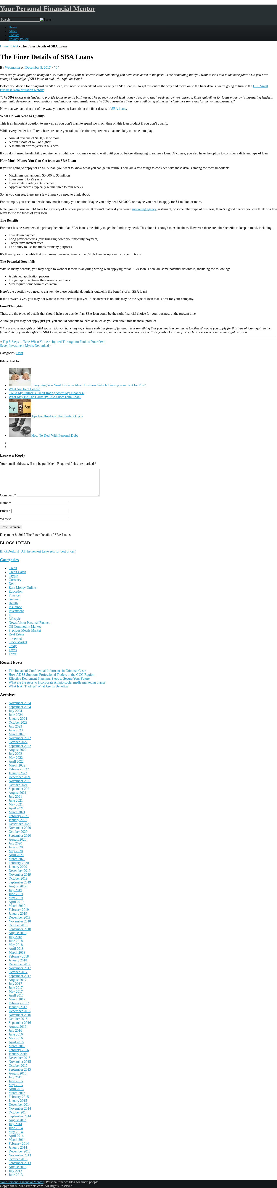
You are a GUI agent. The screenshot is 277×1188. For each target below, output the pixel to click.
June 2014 (16, 1128)
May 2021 (16, 804)
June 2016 (16, 1034)
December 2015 (20, 1058)
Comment (8, 495)
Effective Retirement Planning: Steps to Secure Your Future (49, 678)
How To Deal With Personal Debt (54, 435)
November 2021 (20, 781)
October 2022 (18, 742)
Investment (16, 611)
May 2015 (16, 1085)
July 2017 (15, 983)
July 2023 (15, 726)
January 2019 (18, 913)
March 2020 (17, 859)
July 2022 (15, 753)
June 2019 (16, 894)
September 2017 (20, 976)
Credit (13, 568)
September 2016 (20, 1022)
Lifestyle (15, 619)
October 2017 (18, 972)
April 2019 (16, 902)
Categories (9, 560)
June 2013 (16, 1175)
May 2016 (16, 1038)
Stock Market (18, 642)
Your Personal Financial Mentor (47, 8)
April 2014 (16, 1136)
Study (13, 646)
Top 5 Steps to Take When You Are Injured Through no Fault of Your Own (54, 342)
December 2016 (20, 1011)
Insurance (15, 607)
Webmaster (12, 67)
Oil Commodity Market (25, 626)
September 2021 (20, 789)
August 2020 (17, 839)
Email (5, 511)
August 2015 (17, 1073)
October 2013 (18, 1159)
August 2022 (17, 750)
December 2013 (20, 1151)
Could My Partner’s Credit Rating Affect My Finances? (46, 393)
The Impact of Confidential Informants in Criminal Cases (47, 671)
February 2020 (19, 863)
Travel (13, 654)
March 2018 (17, 952)
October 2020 (18, 831)
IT (10, 615)
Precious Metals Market (25, 630)
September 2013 (20, 1163)
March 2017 (17, 999)
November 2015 (20, 1061)
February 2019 (19, 909)
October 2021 (18, 785)
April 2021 (16, 808)
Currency (15, 580)
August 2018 (17, 933)
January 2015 (18, 1100)
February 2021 (19, 816)
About (13, 31)
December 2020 (20, 824)
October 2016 (18, 1019)
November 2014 (20, 1108)
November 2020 (20, 828)
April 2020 (16, 855)
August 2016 (17, 1026)
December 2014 (20, 1104)
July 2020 (15, 843)
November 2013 (20, 1155)
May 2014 (16, 1132)
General (14, 599)
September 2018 (20, 929)
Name (5, 503)
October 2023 (18, 722)
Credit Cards (17, 572)
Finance (14, 595)
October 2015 (18, 1065)
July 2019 (15, 890)
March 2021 (17, 812)
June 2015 (16, 1081)
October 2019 (18, 878)
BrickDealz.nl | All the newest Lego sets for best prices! (38, 551)
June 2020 (16, 847)
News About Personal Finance (29, 622)
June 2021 (16, 800)
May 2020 (16, 851)
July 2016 (15, 1030)
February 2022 (19, 769)
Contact (14, 35)
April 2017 (16, 995)
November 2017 (20, 968)
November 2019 (20, 874)
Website (5, 519)
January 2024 (18, 718)
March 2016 (17, 1046)
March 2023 (17, 734)
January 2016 (18, 1054)
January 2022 (18, 773)
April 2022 (16, 761)
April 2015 (16, 1089)
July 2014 (15, 1124)
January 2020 (18, 867)
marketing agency (144, 209)
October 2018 (18, 925)
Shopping (15, 638)
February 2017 (19, 1003)
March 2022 (17, 765)
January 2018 (18, 960)
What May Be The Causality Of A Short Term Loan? (45, 397)
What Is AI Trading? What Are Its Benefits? (38, 686)
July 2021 (15, 796)
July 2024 (15, 711)
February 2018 (19, 956)
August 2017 (17, 980)
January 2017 (18, 1007)
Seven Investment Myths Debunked (24, 345)
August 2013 (17, 1167)
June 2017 (16, 987)
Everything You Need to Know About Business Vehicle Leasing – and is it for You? (88, 385)
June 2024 (16, 714)
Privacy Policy (19, 39)
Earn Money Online (22, 587)
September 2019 (20, 882)
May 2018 (16, 945)
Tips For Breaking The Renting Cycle (57, 416)
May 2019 (16, 898)
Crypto (13, 576)
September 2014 (20, 1116)
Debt (14, 46)
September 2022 (20, 746)
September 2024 (20, 707)
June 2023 (16, 730)
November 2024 (20, 703)
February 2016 (19, 1050)
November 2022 (20, 738)
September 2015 (20, 1069)
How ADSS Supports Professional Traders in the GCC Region (51, 674)
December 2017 (20, 964)
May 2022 (16, 757)
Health (13, 603)
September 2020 (20, 835)
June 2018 (16, 941)
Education (16, 591)
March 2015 (17, 1093)
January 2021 (18, 820)
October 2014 (18, 1112)
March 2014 (17, 1139)
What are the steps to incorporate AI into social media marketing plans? (57, 682)
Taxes (13, 650)
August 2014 (17, 1120)
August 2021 (17, 792)
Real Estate (16, 634)
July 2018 (15, 937)
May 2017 (16, 991)
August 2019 (17, 886)
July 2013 (15, 1171)
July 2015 (15, 1077)
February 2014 (19, 1143)
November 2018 (20, 921)
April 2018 (16, 948)
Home (13, 27)
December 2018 (20, 917)
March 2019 (17, 906)
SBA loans (118, 108)
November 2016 (20, 1015)
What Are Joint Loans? (24, 389)
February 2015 (19, 1097)
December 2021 (20, 777)
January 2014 (18, 1147)
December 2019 (20, 870)
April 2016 (16, 1042)
